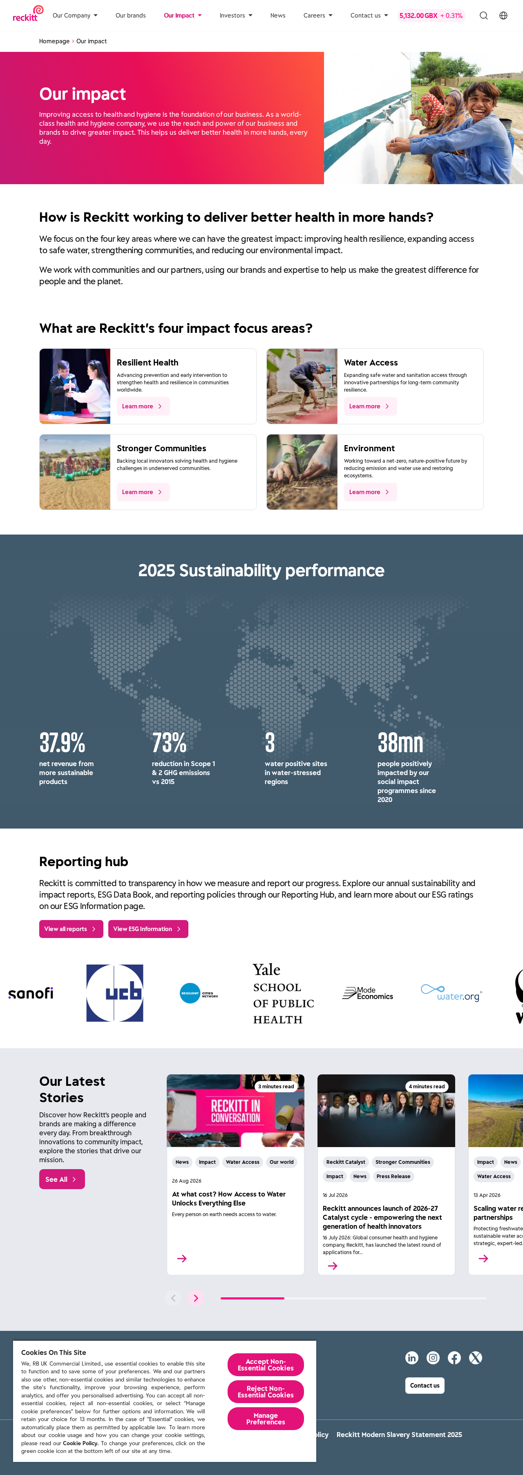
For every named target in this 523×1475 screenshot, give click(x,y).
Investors (232, 15)
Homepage (54, 41)
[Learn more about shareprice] (432, 15)
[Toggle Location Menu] (503, 15)
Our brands (131, 15)
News (278, 15)
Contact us (366, 15)
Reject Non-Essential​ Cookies (266, 1391)
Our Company (71, 15)
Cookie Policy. (81, 1443)
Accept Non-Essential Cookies (266, 1364)
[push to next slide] (196, 1298)
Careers (314, 15)
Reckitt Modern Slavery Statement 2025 (399, 1434)
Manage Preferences (266, 1418)
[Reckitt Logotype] (28, 15)
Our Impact (179, 15)
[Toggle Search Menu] (483, 15)
